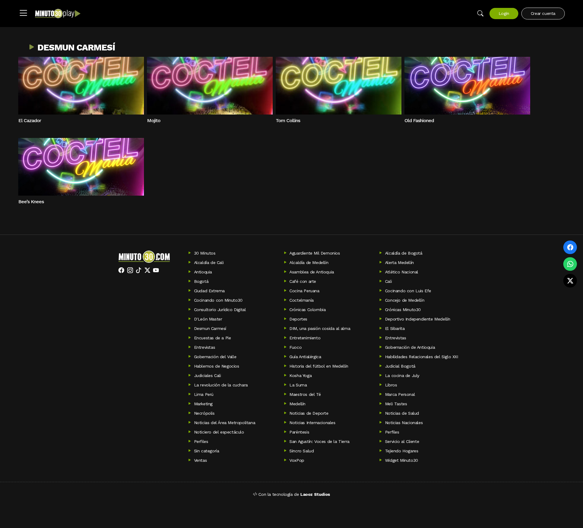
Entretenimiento (304, 337)
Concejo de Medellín (404, 300)
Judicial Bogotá (400, 366)
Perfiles (392, 432)
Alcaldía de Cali (209, 262)
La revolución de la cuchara (221, 384)
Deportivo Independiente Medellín (417, 319)
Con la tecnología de (293, 494)
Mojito (153, 120)
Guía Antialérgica (305, 356)
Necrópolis (204, 413)
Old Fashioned (419, 120)
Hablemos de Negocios (216, 366)
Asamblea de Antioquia (311, 271)
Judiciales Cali (207, 375)
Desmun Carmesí (76, 47)
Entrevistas (395, 337)
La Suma (298, 384)
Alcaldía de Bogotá (403, 253)
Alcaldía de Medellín (308, 262)
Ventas (200, 460)
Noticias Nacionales (404, 422)
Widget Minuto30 (401, 460)
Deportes (298, 319)
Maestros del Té (305, 394)
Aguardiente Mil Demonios (314, 253)
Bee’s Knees (31, 201)
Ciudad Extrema (209, 290)
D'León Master (208, 319)
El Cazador (29, 120)
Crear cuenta (543, 13)
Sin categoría (206, 450)
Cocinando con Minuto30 (218, 300)
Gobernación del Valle (215, 356)
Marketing (203, 403)
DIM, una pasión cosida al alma (319, 328)
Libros (391, 384)
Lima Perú (203, 394)
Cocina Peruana (304, 290)
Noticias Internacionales (312, 422)
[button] (23, 13)
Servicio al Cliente (402, 441)
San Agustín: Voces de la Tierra (319, 441)
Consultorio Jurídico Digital (220, 309)
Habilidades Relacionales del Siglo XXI (421, 356)
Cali (388, 281)
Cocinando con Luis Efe (408, 290)
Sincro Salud (301, 450)
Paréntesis (299, 432)
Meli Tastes (396, 403)
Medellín (297, 403)
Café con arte (302, 281)
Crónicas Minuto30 (403, 309)
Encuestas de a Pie (212, 337)
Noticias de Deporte (308, 413)
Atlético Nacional (401, 271)
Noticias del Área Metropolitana (224, 422)
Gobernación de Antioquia (410, 347)
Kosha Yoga (300, 375)
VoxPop (296, 460)
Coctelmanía (301, 300)
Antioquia (203, 271)
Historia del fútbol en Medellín (318, 366)
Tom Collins (288, 120)
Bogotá (201, 281)
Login (504, 13)
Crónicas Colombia (307, 309)
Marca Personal (400, 394)
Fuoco (295, 347)
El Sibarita (395, 328)
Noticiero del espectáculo (219, 432)
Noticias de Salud (402, 413)
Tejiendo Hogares (401, 450)
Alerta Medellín (399, 262)
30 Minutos (205, 253)
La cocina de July (402, 375)
